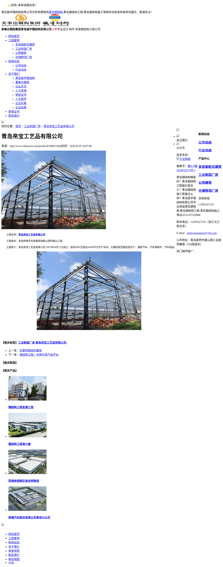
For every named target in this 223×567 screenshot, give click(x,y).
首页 (18, 126)
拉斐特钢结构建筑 (31, 350)
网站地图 (14, 559)
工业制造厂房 (32, 126)
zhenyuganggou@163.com (202, 233)
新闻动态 (14, 542)
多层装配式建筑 (210, 167)
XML (11, 562)
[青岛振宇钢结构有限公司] (35, 25)
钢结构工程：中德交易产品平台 (39, 354)
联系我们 (14, 555)
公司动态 (205, 142)
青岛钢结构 (56, 12)
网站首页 (14, 534)
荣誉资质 (14, 550)
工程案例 (14, 538)
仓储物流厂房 (208, 190)
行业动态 (205, 150)
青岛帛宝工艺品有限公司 (59, 126)
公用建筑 (205, 182)
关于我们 (14, 546)
